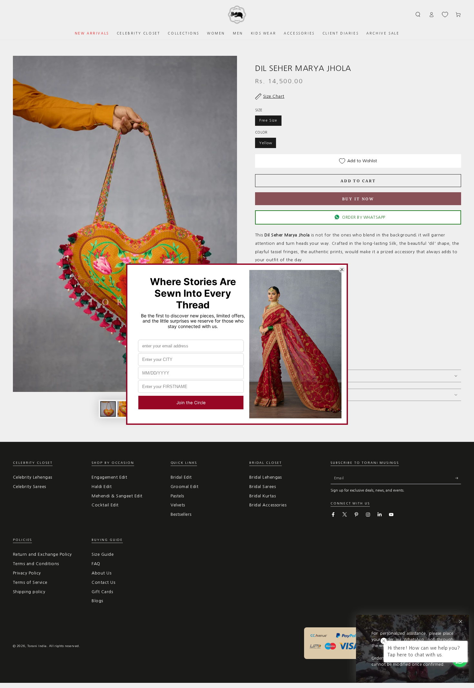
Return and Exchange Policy (42, 554)
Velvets (178, 505)
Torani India (37, 645)
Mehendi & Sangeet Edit (117, 496)
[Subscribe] (458, 478)
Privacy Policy (27, 573)
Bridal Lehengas (265, 477)
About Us (101, 573)
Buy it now (358, 199)
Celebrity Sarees (29, 486)
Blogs (97, 601)
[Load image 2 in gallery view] (125, 409)
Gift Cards (102, 592)
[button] (418, 14)
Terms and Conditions (36, 564)
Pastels (177, 496)
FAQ (96, 564)
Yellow (265, 143)
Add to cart (358, 181)
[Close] (460, 621)
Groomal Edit (185, 486)
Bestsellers (181, 514)
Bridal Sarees (262, 486)
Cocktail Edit (105, 505)
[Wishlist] (445, 14)
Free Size (268, 120)
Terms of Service (30, 582)
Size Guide (103, 554)
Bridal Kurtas (262, 496)
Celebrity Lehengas (32, 477)
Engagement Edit (109, 477)
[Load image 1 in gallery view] (108, 409)
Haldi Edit (102, 486)
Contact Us (103, 582)
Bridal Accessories (268, 505)
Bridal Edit (181, 477)
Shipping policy (29, 592)
